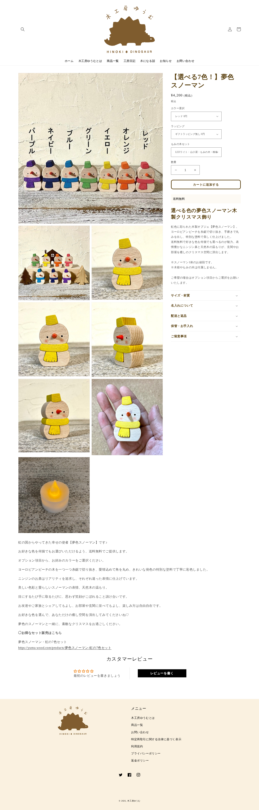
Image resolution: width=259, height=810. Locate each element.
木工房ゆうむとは (143, 717)
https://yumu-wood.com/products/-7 (64, 647)
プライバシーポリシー (146, 753)
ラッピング (178, 126)
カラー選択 (178, 108)
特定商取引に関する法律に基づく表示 (156, 739)
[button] (22, 29)
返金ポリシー (140, 760)
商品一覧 (137, 724)
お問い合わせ (140, 732)
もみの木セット (180, 144)
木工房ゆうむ (133, 801)
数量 (173, 162)
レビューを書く (162, 673)
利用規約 (137, 746)
